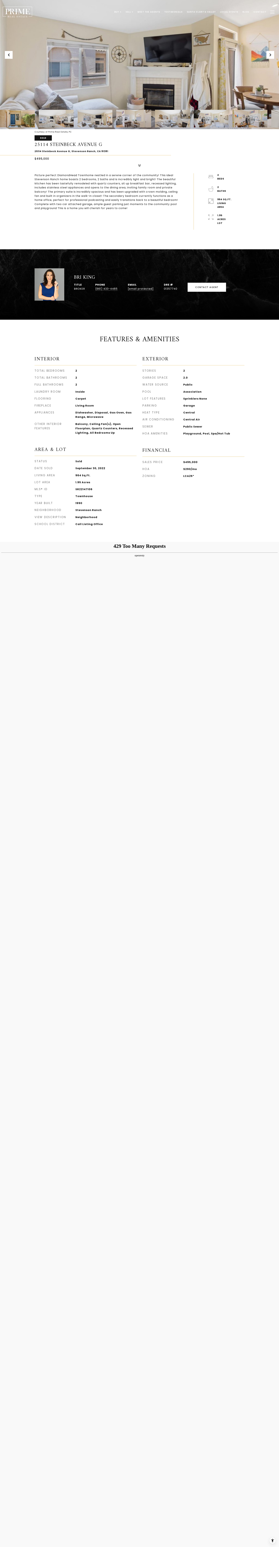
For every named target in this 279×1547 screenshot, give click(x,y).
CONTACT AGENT (206, 287)
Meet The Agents (149, 11)
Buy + (118, 11)
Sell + (129, 11)
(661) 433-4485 (106, 289)
